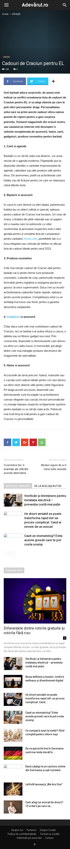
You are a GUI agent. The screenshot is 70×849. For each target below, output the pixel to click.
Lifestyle (16, 14)
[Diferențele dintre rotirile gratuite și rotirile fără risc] (35, 601)
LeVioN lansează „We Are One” (43, 784)
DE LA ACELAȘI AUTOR (47, 486)
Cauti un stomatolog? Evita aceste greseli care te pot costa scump (43, 540)
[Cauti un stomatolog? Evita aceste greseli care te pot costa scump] (13, 540)
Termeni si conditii (49, 834)
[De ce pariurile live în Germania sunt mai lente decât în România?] (13, 753)
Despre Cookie (48, 830)
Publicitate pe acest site (29, 837)
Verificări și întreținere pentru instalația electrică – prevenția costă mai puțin (45, 500)
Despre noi (17, 830)
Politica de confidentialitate (22, 834)
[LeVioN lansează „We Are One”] (13, 789)
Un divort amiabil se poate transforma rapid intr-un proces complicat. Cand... (45, 698)
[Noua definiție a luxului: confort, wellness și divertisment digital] (13, 681)
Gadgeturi (13, 316)
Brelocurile (30, 238)
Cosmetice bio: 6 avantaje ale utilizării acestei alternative (16, 469)
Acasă (5, 14)
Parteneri (31, 830)
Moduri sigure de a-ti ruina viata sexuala (53, 467)
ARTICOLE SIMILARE (18, 486)
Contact (49, 837)
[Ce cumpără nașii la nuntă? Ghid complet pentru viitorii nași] (13, 735)
